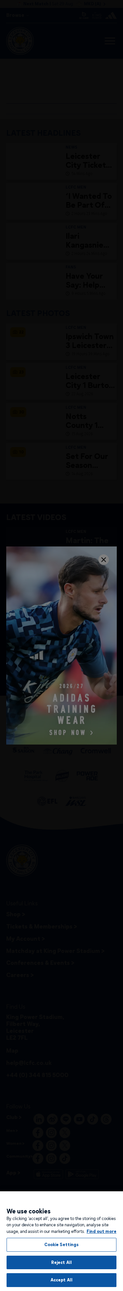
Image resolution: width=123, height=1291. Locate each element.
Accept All (61, 1279)
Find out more (101, 1231)
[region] (61, 1241)
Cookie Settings (61, 1244)
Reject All (61, 1262)
